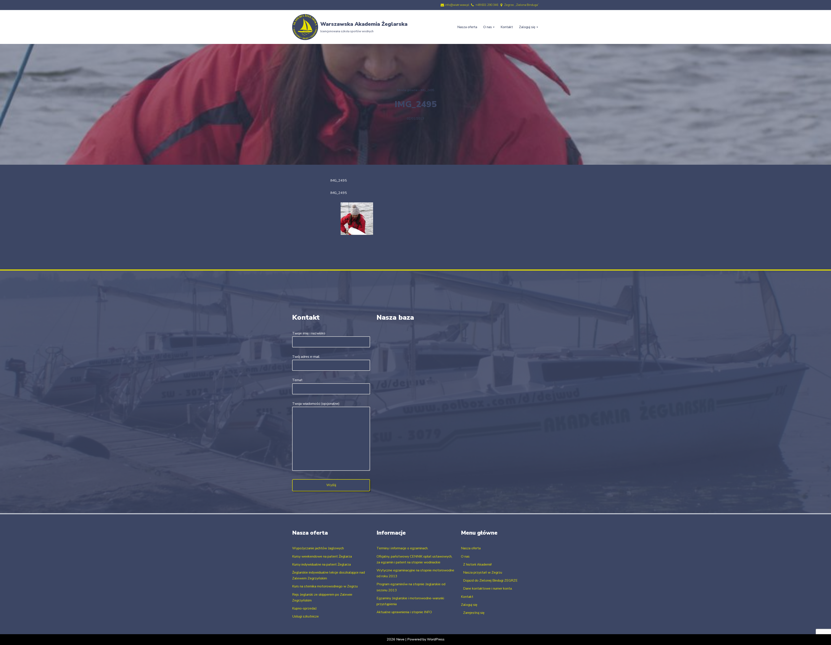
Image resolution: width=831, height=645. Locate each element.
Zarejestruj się (474, 612)
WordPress (435, 639)
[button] (493, 27)
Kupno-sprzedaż (304, 608)
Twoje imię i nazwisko (308, 333)
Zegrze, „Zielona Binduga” (521, 5)
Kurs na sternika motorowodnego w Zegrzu (325, 586)
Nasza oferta (467, 27)
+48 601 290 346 (486, 5)
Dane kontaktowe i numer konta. (487, 588)
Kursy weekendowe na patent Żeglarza (322, 556)
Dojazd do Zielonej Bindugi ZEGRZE (490, 580)
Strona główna (407, 90)
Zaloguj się (469, 604)
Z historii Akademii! (477, 564)
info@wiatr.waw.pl (457, 5)
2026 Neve (395, 639)
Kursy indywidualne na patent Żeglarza (321, 564)
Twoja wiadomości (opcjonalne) (316, 403)
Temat (297, 380)
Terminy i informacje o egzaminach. (402, 548)
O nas (465, 556)
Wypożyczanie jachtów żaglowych (318, 548)
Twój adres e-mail (306, 356)
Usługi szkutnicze (305, 616)
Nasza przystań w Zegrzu (482, 572)
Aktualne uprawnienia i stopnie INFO (404, 612)
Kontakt (507, 27)
